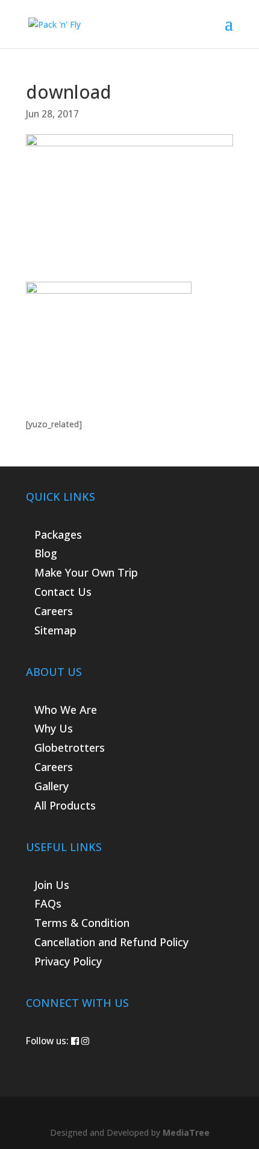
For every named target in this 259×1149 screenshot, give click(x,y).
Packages (58, 534)
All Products (65, 805)
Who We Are (65, 709)
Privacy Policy (68, 961)
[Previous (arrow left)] (21, 575)
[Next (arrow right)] (238, 575)
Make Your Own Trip (86, 572)
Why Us (53, 728)
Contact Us (63, 591)
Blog (45, 553)
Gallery (51, 786)
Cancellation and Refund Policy (111, 942)
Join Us (51, 885)
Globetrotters (69, 747)
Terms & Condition (82, 922)
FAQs (47, 903)
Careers (53, 611)
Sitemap (55, 630)
